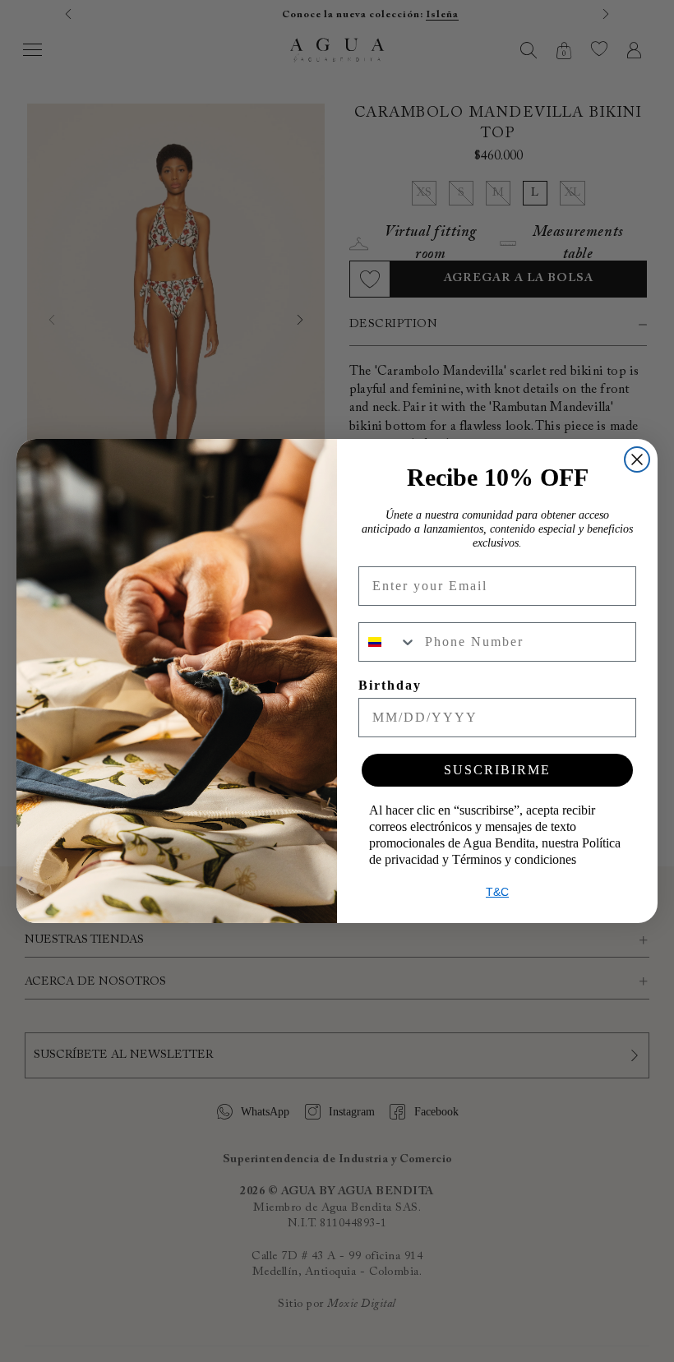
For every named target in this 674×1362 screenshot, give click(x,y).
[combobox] (388, 642)
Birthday (390, 685)
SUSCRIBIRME (497, 770)
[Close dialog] (637, 459)
